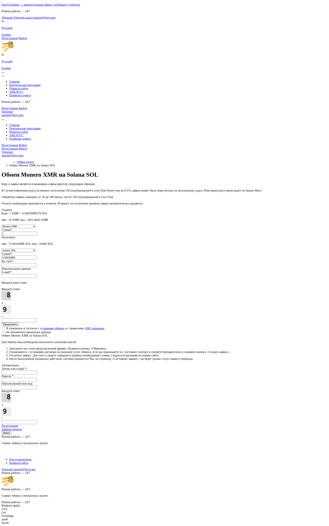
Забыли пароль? (12, 429)
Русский (7, 28)
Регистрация (10, 425)
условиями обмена (52, 328)
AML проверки (94, 328)
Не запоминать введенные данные (28, 332)
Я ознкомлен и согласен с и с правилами (54, 328)
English (6, 34)
